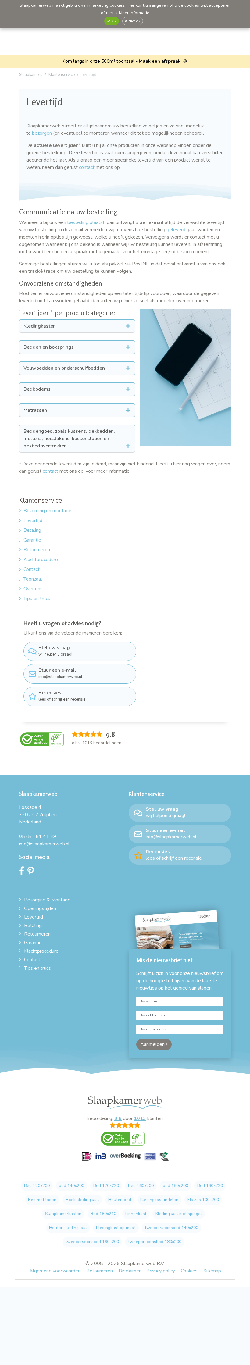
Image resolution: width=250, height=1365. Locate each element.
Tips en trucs (36, 598)
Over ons (33, 588)
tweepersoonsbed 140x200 (171, 1228)
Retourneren (36, 549)
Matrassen (35, 410)
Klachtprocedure (40, 559)
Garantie (32, 540)
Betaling (32, 530)
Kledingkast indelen (159, 1200)
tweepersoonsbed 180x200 (154, 1242)
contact (87, 167)
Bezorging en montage (47, 510)
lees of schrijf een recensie (61, 695)
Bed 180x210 (103, 1214)
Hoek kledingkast (82, 1200)
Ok (113, 21)
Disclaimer (130, 1270)
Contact (31, 569)
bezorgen (42, 133)
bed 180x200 (175, 1186)
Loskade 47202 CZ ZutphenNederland (38, 814)
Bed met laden (42, 1200)
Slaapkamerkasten (63, 1214)
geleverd (175, 229)
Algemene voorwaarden (54, 1270)
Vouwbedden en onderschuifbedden (64, 368)
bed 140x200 (71, 1186)
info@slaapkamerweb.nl (60, 673)
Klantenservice (40, 500)
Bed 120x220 (106, 1186)
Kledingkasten (39, 326)
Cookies (189, 1270)
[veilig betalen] (125, 1160)
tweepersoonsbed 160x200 (92, 1242)
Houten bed (119, 1200)
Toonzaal (32, 579)
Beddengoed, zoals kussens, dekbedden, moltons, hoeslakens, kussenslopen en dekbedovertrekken (69, 438)
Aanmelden (153, 1044)
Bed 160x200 (141, 1186)
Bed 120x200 (37, 1186)
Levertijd (32, 520)
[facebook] (23, 872)
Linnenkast (135, 1214)
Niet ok (133, 21)
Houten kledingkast (68, 1228)
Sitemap (212, 1270)
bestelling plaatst (86, 222)
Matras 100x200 (203, 1200)
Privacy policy (160, 1270)
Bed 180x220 (210, 1186)
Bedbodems (37, 389)
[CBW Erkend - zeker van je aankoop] (42, 739)
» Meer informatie (132, 13)
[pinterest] (32, 872)
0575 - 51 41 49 (37, 836)
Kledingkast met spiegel (178, 1214)
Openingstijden (40, 908)
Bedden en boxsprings (48, 347)
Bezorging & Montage (47, 900)
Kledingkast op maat (116, 1228)
